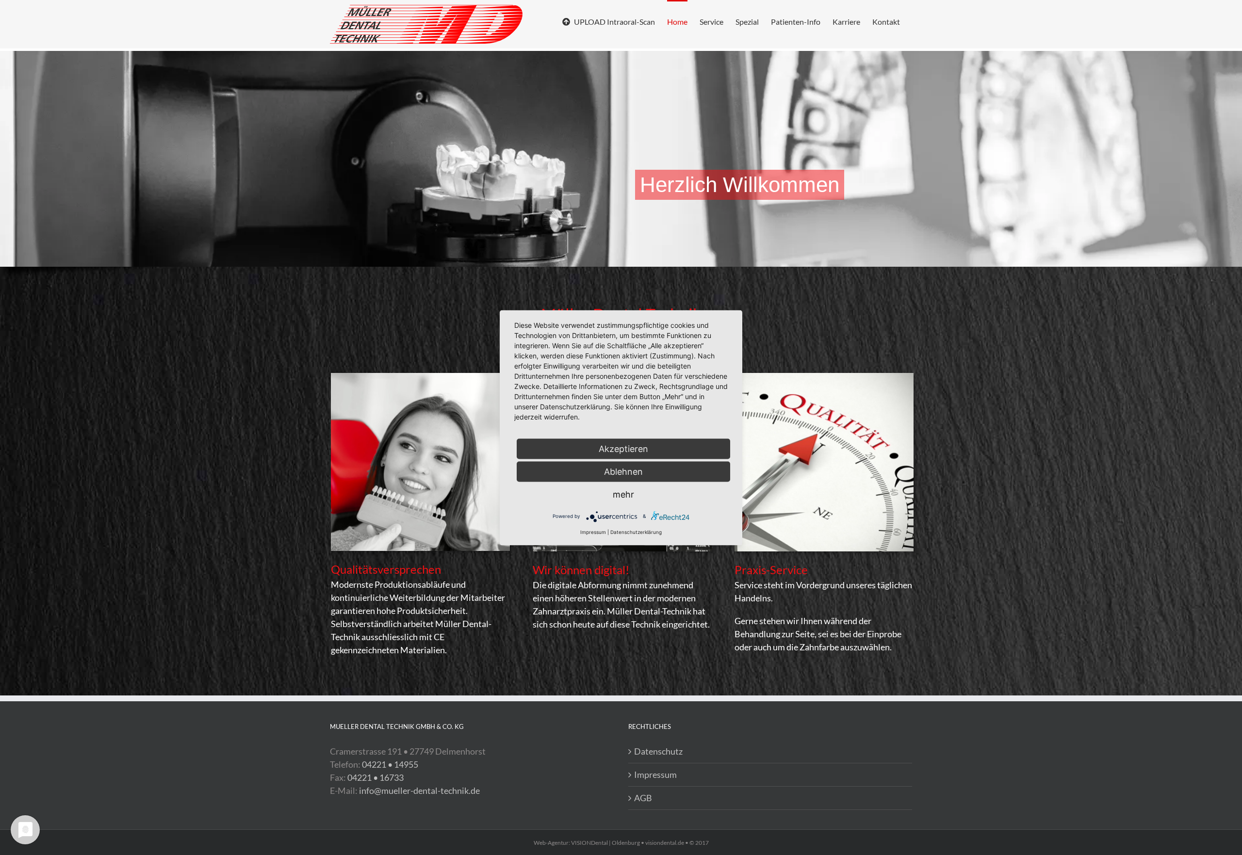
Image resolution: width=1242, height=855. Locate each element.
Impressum (655, 774)
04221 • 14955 (390, 764)
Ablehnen (623, 471)
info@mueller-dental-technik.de (419, 790)
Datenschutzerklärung (636, 531)
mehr (623, 494)
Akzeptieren (623, 448)
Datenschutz (658, 751)
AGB (643, 797)
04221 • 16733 (375, 777)
